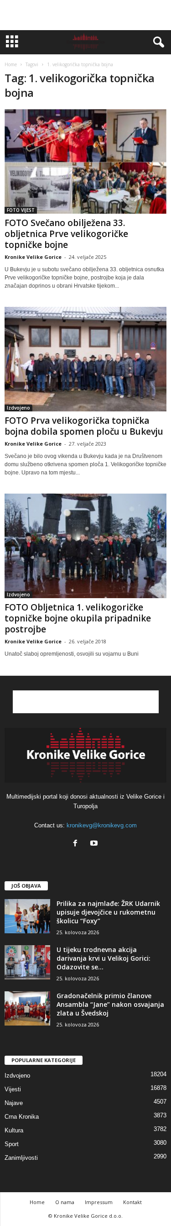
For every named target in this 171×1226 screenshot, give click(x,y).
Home (11, 64)
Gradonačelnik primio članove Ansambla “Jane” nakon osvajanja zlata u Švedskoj (110, 1004)
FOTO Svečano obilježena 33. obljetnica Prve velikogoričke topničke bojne (66, 234)
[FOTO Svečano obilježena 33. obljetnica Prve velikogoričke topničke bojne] (85, 161)
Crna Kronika (22, 1116)
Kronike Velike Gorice (33, 256)
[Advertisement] (86, 15)
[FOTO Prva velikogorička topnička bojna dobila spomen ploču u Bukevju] (85, 359)
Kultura (14, 1130)
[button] (157, 42)
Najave (14, 1103)
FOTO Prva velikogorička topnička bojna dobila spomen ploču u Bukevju (84, 426)
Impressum (99, 1202)
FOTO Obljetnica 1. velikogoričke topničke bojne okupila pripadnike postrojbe (78, 618)
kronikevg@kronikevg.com (102, 825)
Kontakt (132, 1202)
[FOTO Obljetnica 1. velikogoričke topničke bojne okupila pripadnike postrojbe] (85, 546)
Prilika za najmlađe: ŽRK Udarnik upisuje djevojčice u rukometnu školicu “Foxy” (108, 912)
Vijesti (13, 1089)
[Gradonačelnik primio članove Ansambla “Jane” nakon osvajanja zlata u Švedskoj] (27, 1008)
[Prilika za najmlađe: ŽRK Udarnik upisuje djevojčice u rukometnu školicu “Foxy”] (27, 916)
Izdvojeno (18, 408)
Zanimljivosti (21, 1157)
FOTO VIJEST (21, 210)
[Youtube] (95, 844)
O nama (64, 1202)
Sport (12, 1144)
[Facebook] (77, 844)
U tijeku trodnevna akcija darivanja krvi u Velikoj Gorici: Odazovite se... (103, 958)
